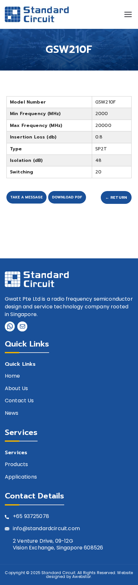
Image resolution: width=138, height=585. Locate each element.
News (12, 413)
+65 (17, 516)
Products (16, 464)
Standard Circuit (58, 572)
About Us (16, 388)
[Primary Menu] (128, 14)
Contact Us (19, 400)
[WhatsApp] (10, 326)
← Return (116, 197)
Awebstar (81, 576)
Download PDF (67, 197)
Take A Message (26, 197)
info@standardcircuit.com (46, 528)
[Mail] (22, 326)
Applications (21, 477)
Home (12, 376)
